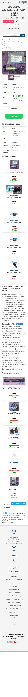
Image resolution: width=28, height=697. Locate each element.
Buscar (22, 35)
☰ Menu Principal (7, 2)
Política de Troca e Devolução (14, 596)
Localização (14, 586)
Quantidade (14, 108)
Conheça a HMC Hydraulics (14, 579)
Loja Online (14, 583)
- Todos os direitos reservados (14, 636)
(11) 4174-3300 (17, 324)
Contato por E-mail (14, 612)
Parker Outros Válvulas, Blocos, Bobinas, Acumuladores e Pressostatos (13, 44)
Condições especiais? (7, 506)
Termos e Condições (14, 592)
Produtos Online (6, 40)
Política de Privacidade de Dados (14, 599)
